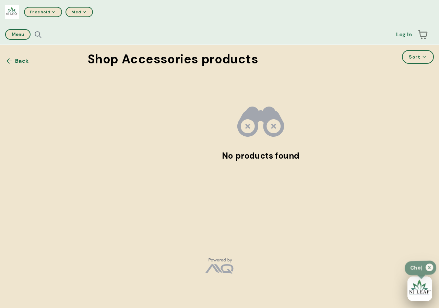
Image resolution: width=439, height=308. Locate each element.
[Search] (38, 34)
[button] (423, 34)
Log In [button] (404, 34)
